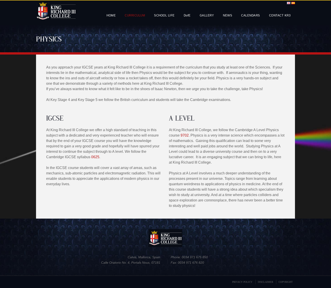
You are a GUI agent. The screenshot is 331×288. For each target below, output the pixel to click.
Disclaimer (265, 282)
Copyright (286, 282)
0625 (95, 157)
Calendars (250, 15)
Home (111, 15)
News (227, 15)
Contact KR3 (280, 15)
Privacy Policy (242, 282)
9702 (185, 135)
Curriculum (135, 15)
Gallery (207, 15)
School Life (164, 15)
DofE (187, 15)
